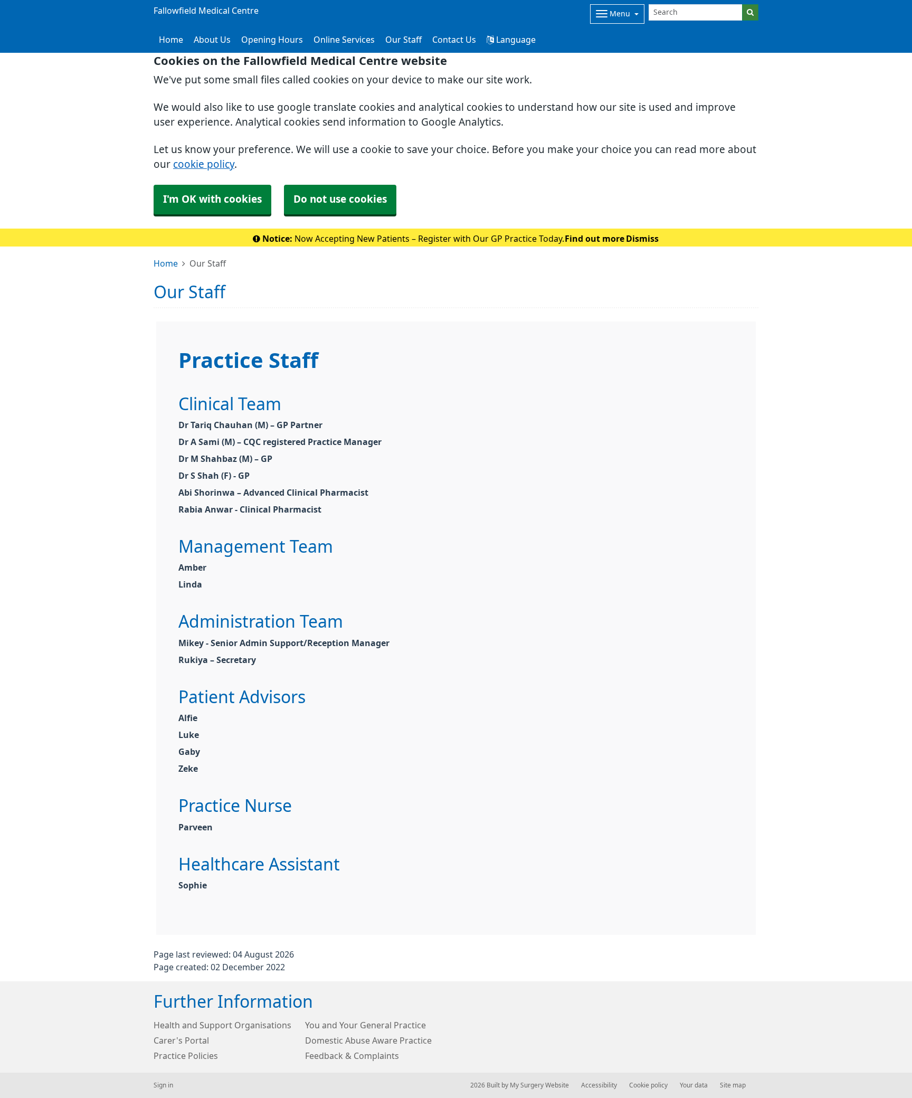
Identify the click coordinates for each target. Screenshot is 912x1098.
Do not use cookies (340, 199)
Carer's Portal (181, 1040)
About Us (212, 39)
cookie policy (203, 164)
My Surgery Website (539, 1085)
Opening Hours (272, 39)
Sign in (163, 1085)
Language (515, 39)
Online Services (344, 39)
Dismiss (642, 238)
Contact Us (454, 39)
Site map (733, 1085)
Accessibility (599, 1085)
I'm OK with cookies (212, 199)
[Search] (750, 12)
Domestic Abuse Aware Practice (368, 1040)
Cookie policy (648, 1085)
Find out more (594, 238)
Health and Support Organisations (222, 1025)
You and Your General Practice (365, 1025)
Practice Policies (186, 1056)
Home (166, 263)
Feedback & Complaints (352, 1056)
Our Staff (403, 39)
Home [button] (171, 39)
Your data (694, 1085)
